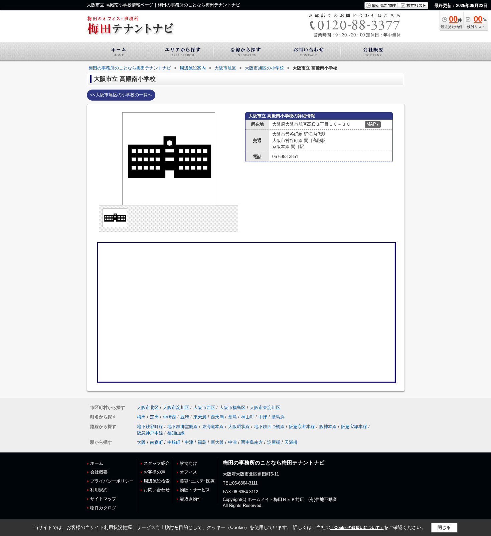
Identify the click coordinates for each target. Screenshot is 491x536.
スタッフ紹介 (157, 463)
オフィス (188, 472)
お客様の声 (154, 472)
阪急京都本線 (302, 426)
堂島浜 (278, 416)
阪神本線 (328, 426)
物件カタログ (103, 507)
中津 (263, 416)
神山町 (247, 416)
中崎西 (169, 416)
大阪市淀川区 (176, 407)
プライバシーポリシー (112, 481)
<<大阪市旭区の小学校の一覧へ (121, 94)
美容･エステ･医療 (197, 481)
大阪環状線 (239, 426)
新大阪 (217, 442)
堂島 (232, 416)
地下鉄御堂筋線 (182, 426)
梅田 (141, 416)
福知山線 (176, 432)
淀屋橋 (273, 442)
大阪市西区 (204, 407)
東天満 (199, 416)
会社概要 (99, 472)
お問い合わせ (157, 489)
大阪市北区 (148, 407)
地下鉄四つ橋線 (269, 426)
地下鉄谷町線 (150, 426)
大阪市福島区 (232, 407)
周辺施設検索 (157, 481)
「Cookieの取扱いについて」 (357, 527)
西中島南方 (252, 442)
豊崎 (184, 416)
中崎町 (173, 442)
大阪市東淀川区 (265, 407)
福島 (202, 442)
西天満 (217, 416)
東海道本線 (213, 426)
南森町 (156, 442)
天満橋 (291, 442)
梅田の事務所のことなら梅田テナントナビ (273, 462)
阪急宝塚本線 (354, 426)
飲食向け (188, 463)
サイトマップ (103, 498)
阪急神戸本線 (150, 432)
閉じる (444, 527)
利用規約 (99, 489)
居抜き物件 (190, 498)
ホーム (96, 463)
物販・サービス (195, 489)
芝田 (154, 416)
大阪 (141, 442)
